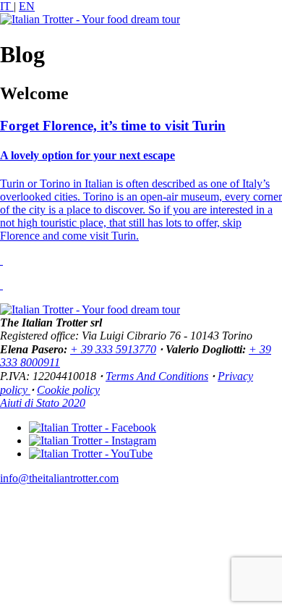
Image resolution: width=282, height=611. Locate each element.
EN (27, 6)
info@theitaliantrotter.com (59, 478)
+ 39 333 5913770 (113, 349)
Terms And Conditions (157, 376)
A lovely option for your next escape (87, 155)
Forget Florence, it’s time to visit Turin (113, 125)
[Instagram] (92, 440)
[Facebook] (92, 427)
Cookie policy (68, 390)
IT (7, 6)
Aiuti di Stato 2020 (42, 403)
